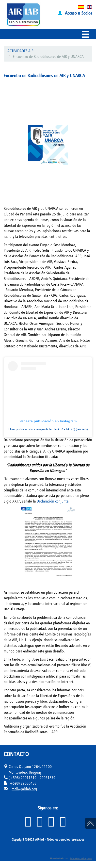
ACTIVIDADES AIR (20, 51)
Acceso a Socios (78, 13)
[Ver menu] (86, 35)
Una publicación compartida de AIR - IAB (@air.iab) (48, 429)
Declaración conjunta (52, 501)
